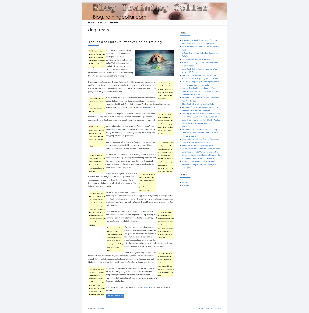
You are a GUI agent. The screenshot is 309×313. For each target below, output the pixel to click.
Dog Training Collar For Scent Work (197, 59)
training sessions (148, 107)
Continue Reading (115, 296)
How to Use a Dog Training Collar (196, 85)
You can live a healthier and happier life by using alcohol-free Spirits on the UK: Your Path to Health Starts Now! (201, 91)
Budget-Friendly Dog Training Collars (197, 145)
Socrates (101, 308)
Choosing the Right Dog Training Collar (198, 104)
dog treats (114, 129)
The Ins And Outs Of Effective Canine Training (125, 42)
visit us (145, 287)
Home (91, 23)
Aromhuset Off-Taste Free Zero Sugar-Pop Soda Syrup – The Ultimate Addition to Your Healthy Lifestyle (200, 132)
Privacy (102, 23)
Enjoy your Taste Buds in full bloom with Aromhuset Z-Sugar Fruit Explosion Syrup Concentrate (199, 164)
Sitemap (114, 23)
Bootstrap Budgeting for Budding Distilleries (200, 81)
